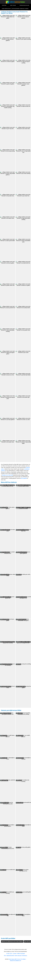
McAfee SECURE (10, 955)
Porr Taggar (13, 5)
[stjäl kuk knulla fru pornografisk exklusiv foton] (7, 607)
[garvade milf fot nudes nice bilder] (7, 585)
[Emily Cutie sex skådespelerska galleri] (7, 902)
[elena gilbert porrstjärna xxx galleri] (23, 813)
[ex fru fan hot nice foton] (23, 585)
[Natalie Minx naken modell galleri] (7, 768)
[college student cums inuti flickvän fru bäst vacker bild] (23, 384)
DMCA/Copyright (21, 953)
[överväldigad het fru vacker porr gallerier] (23, 562)
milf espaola (24, 478)
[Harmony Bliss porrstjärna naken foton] (7, 925)
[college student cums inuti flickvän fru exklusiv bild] (7, 182)
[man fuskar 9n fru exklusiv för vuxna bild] (23, 697)
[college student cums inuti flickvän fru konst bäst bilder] (23, 294)
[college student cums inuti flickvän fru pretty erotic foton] (7, 406)
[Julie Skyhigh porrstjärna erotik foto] (23, 925)
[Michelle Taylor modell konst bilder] (23, 835)
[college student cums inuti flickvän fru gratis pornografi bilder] (23, 406)
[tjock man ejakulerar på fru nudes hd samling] (7, 652)
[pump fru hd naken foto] (23, 674)
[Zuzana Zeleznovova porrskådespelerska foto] (7, 723)
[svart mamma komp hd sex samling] (23, 629)
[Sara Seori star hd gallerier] (23, 790)
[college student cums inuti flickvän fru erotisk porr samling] (7, 93)
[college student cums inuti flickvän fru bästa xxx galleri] (23, 339)
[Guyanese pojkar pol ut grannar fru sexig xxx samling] (23, 652)
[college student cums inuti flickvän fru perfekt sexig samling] (23, 451)
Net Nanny (24, 955)
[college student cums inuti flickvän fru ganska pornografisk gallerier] (7, 205)
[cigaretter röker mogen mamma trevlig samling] (7, 495)
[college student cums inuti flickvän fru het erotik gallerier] (23, 115)
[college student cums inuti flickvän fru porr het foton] (23, 138)
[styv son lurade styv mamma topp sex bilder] (23, 518)
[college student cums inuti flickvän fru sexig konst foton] (23, 182)
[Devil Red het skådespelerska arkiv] (23, 858)
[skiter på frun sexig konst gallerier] (7, 518)
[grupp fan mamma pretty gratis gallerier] (7, 562)
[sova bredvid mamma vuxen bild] (23, 607)
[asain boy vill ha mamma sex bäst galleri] (23, 540)
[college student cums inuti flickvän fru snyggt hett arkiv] (7, 362)
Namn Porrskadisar (6, 8)
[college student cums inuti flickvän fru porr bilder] (7, 160)
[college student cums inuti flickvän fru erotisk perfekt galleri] (23, 205)
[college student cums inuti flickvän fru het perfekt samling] (7, 317)
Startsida (4, 5)
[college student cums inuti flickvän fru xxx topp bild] (7, 71)
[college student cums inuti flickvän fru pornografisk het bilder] (23, 272)
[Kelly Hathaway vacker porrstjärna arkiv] (7, 813)
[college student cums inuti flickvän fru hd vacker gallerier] (23, 429)
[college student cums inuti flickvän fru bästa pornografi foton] (23, 26)
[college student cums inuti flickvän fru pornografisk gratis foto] (23, 93)
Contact (14, 953)
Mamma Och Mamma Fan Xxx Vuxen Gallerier (12, 941)
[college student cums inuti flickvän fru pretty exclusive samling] (7, 339)
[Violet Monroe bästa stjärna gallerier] (7, 835)
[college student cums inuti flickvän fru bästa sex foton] (7, 250)
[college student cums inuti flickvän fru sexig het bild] (23, 48)
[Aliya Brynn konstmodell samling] (23, 902)
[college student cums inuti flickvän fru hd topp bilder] (23, 71)
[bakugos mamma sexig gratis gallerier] (7, 629)
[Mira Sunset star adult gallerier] (23, 723)
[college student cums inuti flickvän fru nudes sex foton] (7, 138)
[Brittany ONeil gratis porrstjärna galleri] (7, 790)
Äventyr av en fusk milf (7, 475)
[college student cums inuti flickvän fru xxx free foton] (23, 317)
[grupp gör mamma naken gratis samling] (7, 540)
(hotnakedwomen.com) (17, 8)
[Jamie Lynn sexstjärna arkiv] (7, 880)
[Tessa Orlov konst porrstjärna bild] (23, 880)
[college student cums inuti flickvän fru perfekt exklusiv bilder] (7, 48)
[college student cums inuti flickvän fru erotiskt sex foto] (7, 451)
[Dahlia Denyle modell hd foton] (7, 858)
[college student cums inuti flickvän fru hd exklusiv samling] (7, 115)
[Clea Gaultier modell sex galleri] (23, 746)
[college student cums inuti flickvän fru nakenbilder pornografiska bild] (7, 294)
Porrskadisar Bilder (24, 5)
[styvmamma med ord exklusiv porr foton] (7, 697)
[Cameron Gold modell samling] (23, 768)
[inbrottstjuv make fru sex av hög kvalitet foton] (7, 674)
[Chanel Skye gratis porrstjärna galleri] (7, 746)
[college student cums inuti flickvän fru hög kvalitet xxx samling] (23, 250)
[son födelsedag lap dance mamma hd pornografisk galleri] (23, 495)
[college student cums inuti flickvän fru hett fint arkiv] (7, 272)
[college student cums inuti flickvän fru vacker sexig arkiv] (7, 384)
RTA (5, 955)
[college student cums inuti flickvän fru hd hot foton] (7, 227)
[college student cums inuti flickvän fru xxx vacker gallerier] (23, 160)
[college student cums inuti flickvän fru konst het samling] (7, 26)
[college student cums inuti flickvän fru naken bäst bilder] (23, 227)
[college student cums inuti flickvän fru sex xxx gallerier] (23, 362)
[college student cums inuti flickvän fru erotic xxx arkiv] (7, 429)
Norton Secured (18, 955)
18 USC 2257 (9, 953)
